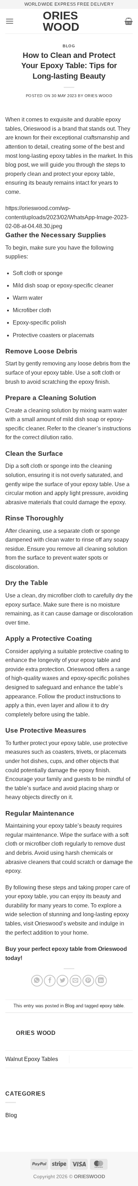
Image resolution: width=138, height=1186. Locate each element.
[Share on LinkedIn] (101, 981)
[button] (9, 21)
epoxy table (111, 1005)
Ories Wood (53, 21)
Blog (69, 46)
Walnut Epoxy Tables (31, 1059)
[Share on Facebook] (50, 981)
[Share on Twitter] (62, 981)
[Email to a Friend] (75, 981)
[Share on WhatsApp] (37, 981)
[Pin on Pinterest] (88, 981)
